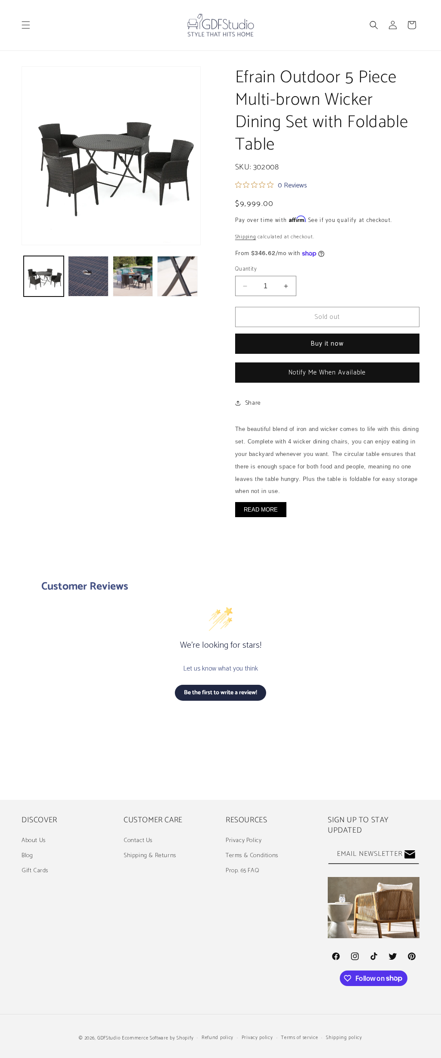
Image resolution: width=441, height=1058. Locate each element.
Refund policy (217, 1038)
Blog (27, 856)
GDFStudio (108, 1038)
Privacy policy (257, 1038)
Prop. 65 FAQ (242, 871)
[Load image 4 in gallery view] (177, 276)
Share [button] (253, 403)
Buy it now (327, 343)
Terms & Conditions (252, 856)
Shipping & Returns (150, 856)
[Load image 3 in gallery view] (133, 276)
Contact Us (138, 841)
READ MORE (261, 509)
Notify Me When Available (327, 372)
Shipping (245, 237)
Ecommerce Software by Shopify (157, 1038)
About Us (34, 841)
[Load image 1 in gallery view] (44, 276)
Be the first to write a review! (220, 693)
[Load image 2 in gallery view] (88, 276)
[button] (25, 25)
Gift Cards (35, 871)
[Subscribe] (409, 854)
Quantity (246, 269)
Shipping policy (344, 1038)
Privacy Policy (243, 841)
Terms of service (299, 1038)
